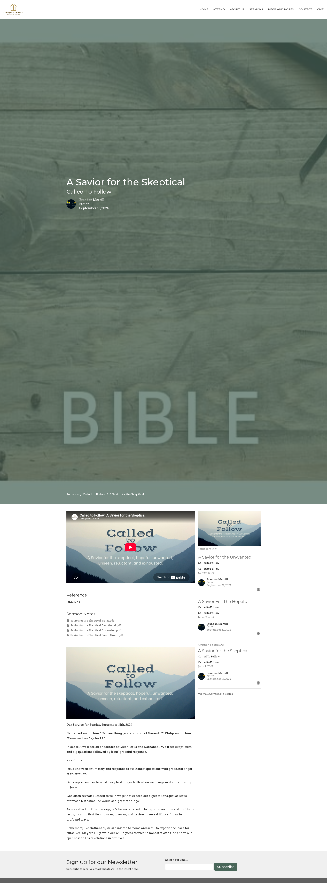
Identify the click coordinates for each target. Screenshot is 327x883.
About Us (237, 9)
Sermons (256, 9)
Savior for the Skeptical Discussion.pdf (95, 630)
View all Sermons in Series (215, 693)
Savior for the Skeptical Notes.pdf (92, 620)
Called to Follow (94, 494)
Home (203, 9)
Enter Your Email (176, 859)
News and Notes (281, 9)
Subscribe (226, 867)
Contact (305, 9)
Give (320, 9)
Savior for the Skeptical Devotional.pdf (96, 625)
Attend (219, 9)
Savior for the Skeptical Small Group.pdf (97, 635)
